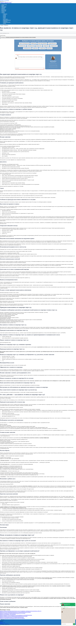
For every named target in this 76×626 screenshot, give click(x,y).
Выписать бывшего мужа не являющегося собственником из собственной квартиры (16, 615)
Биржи (4, 16)
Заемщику (3, 7)
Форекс (4, 23)
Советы (3, 11)
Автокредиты (4, 4)
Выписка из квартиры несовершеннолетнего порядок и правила (12, 618)
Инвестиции (4, 6)
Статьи (4, 14)
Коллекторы (4, 9)
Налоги (4, 15)
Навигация (1, 623)
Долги (4, 17)
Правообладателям (2, 622)
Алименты (5, 13)
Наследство (5, 18)
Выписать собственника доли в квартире (8, 614)
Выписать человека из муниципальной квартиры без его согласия (12, 613)
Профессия (5, 21)
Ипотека (3, 8)
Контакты (1, 621)
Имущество (4, 10)
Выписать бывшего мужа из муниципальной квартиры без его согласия (13, 616)
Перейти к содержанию (4, 0)
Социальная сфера (6, 22)
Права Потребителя (7, 20)
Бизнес (3, 5)
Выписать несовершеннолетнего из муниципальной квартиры (12, 617)
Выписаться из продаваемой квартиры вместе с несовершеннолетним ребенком (15, 612)
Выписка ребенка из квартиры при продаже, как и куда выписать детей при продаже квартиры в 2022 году (20, 611)
